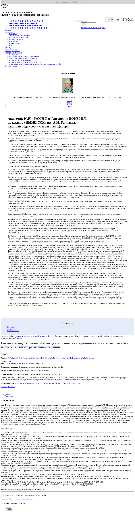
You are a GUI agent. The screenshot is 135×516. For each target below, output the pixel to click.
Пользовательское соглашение (20, 60)
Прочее (12, 45)
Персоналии (13, 41)
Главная (8, 30)
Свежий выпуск (11, 49)
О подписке (13, 54)
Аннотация (9, 394)
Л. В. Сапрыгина (88, 358)
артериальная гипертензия (70, 383)
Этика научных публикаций (19, 36)
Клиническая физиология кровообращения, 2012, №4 (33, 336)
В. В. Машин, (36, 358)
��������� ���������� (25, 26)
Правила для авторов (12, 51)
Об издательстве (11, 66)
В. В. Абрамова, (76, 358)
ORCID (69, 106)
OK (81, 2)
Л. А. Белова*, (13, 358)
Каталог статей (6, 336)
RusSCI (69, 101)
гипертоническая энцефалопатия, (48, 383)
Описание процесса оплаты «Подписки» (24, 56)
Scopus (69, 103)
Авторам (10, 329)
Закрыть (4, 354)
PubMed (69, 104)
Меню (78, 21)
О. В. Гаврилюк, (25, 358)
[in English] (107, 19)
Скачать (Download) (8, 387)
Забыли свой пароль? (97, 28)
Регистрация (85, 28)
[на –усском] (112, 19)
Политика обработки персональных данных (25, 62)
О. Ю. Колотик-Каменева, (60, 358)
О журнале (9, 32)
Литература (9, 396)
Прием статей (14, 43)
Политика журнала (16, 39)
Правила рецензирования (18, 37)
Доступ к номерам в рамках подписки (23, 58)
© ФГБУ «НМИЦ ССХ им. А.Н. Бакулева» (16, 495)
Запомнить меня (89, 26)
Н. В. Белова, (46, 358)
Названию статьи (13, 331)
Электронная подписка (13, 53)
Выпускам (10, 327)
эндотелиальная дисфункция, (25, 383)
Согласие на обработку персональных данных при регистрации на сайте (35, 64)
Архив (7, 47)
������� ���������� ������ (29, 28)
